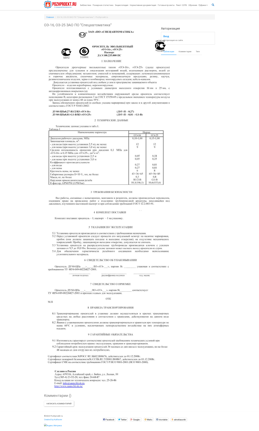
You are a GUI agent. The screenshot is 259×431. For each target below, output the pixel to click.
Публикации (168, 51)
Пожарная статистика (103, 5)
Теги (198, 51)
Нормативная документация (143, 5)
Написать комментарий (58, 404)
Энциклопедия (121, 5)
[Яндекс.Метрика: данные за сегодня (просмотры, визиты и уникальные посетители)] (53, 425)
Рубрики (202, 5)
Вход (166, 36)
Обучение (192, 5)
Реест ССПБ (181, 5)
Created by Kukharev (53, 419)
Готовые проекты (166, 5)
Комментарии (185, 51)
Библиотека (85, 5)
